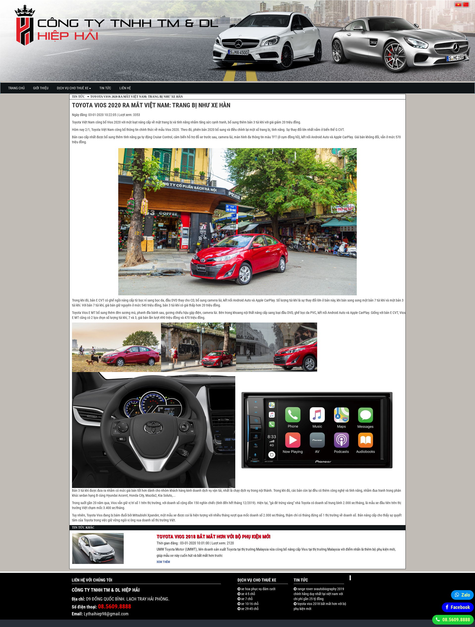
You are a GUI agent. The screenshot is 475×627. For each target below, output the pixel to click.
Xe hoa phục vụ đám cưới (257, 589)
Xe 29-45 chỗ (249, 609)
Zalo (465, 595)
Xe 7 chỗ (246, 599)
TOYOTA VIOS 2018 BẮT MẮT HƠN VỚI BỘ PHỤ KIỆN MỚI (213, 536)
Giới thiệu (40, 88)
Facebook (460, 607)
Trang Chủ (16, 88)
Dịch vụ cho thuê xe (73, 88)
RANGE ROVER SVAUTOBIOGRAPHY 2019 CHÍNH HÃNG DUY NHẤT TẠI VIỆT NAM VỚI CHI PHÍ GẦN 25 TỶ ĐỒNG (319, 594)
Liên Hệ (125, 88)
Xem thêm (163, 562)
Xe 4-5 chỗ (247, 594)
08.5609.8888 (456, 620)
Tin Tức (105, 88)
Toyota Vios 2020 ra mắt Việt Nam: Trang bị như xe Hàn (136, 96)
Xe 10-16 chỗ (249, 604)
